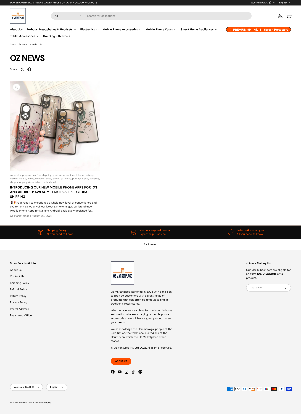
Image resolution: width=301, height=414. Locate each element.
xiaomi (52, 182)
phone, (57, 178)
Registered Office (21, 315)
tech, (46, 182)
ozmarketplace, (44, 178)
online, (31, 178)
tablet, (39, 182)
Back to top (150, 244)
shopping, (22, 182)
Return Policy (18, 296)
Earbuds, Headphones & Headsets (49, 29)
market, (14, 178)
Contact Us (17, 276)
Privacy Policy (18, 302)
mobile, (23, 178)
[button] (289, 15)
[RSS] (40, 44)
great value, (59, 175)
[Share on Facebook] (29, 69)
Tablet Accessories (22, 36)
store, (31, 182)
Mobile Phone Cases (159, 29)
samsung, (95, 178)
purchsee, (78, 178)
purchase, (66, 178)
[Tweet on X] (22, 69)
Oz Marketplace (24, 402)
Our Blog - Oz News (56, 36)
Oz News (23, 44)
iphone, (80, 175)
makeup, (89, 175)
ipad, (73, 175)
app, (22, 175)
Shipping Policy (19, 283)
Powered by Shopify (42, 402)
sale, (87, 178)
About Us (16, 29)
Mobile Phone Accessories (120, 29)
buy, (34, 175)
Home (13, 44)
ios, (68, 175)
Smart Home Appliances (197, 29)
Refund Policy (18, 289)
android (33, 44)
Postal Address (19, 309)
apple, (28, 175)
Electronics (87, 29)
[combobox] (151, 16)
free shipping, (45, 175)
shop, (13, 182)
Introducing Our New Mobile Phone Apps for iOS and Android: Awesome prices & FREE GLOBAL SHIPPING (53, 192)
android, (15, 175)
